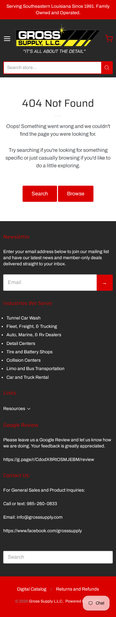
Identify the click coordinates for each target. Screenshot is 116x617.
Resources (14, 408)
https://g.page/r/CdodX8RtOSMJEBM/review (48, 459)
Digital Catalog (31, 589)
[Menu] (9, 39)
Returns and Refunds (77, 589)
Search (40, 193)
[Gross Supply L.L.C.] (58, 39)
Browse (75, 193)
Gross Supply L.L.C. (46, 601)
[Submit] (107, 67)
